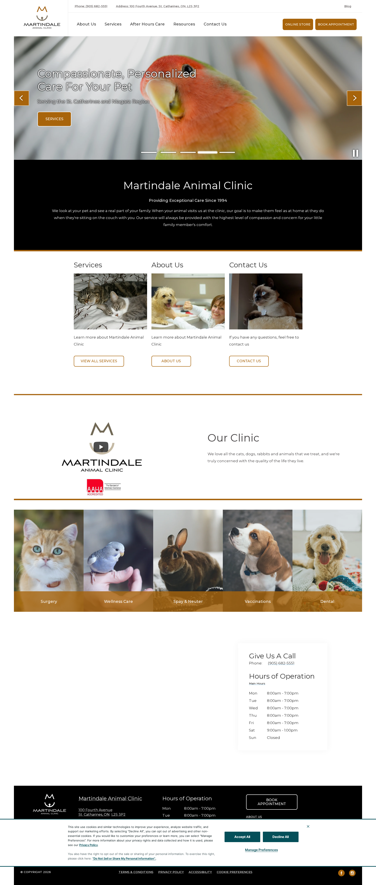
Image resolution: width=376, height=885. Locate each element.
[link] (42, 17)
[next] (354, 98)
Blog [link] (347, 6)
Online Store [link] (298, 24)
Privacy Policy (88, 845)
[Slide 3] (188, 152)
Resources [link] (184, 24)
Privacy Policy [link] (171, 872)
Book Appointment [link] (336, 24)
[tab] (258, 684)
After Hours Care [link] (147, 24)
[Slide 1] (149, 152)
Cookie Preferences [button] (234, 872)
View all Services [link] (99, 361)
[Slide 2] (168, 152)
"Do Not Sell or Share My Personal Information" (123, 858)
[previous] (21, 98)
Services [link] (113, 24)
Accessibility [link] (200, 872)
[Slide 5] (227, 152)
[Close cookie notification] (308, 826)
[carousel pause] (355, 153)
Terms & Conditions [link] (136, 872)
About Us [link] (171, 361)
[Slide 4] (207, 152)
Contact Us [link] (215, 24)
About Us (86, 24)
